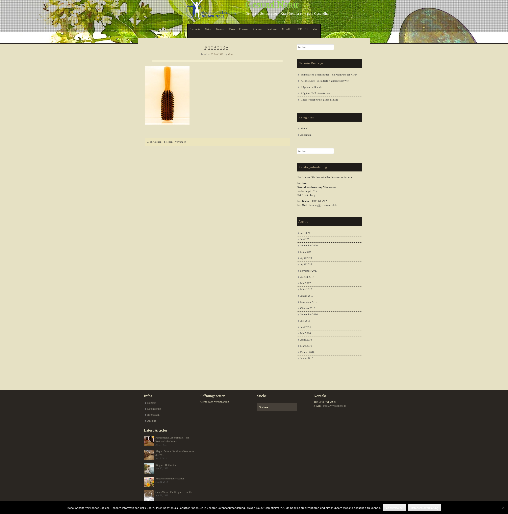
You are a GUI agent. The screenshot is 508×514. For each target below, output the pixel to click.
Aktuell (285, 29)
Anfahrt (151, 420)
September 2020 (309, 245)
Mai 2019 (305, 251)
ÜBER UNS (301, 29)
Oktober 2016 (307, 308)
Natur (208, 29)
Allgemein (306, 134)
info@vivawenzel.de (334, 405)
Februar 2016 (307, 352)
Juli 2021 (305, 232)
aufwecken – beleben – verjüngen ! (167, 141)
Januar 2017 (306, 295)
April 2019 (306, 258)
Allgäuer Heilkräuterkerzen (315, 93)
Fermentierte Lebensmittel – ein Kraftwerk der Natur (329, 74)
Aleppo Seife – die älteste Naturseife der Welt (325, 80)
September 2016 (309, 314)
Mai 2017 (305, 283)
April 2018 (306, 264)
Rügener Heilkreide (311, 87)
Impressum (153, 414)
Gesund (220, 29)
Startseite (195, 29)
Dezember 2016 (308, 301)
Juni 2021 (305, 239)
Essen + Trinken (238, 29)
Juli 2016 (305, 320)
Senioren (272, 29)
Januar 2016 (306, 358)
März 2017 (306, 289)
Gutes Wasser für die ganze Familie (319, 99)
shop (315, 29)
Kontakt (151, 402)
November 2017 (309, 270)
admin (231, 54)
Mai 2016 (305, 333)
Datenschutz (154, 408)
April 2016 (306, 339)
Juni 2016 (305, 327)
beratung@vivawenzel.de (323, 205)
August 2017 (307, 276)
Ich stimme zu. (394, 507)
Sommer (257, 29)
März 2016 (306, 345)
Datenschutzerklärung (424, 507)
